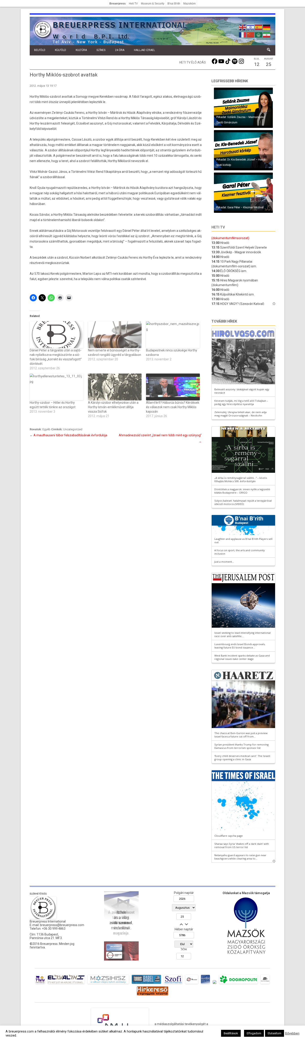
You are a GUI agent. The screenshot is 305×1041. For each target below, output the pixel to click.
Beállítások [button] (231, 1033)
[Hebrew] (251, 27)
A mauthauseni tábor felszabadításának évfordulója (68, 435)
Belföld (39, 50)
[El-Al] (66, 984)
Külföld (60, 50)
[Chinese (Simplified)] (251, 34)
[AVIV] (40, 984)
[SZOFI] (173, 984)
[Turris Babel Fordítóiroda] (146, 984)
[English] (243, 27)
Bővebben (292, 1033)
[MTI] (191, 984)
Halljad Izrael (144, 50)
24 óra (119, 50)
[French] (243, 34)
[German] (267, 27)
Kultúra (81, 50)
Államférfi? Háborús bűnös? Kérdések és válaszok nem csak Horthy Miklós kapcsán (172, 407)
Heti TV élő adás (192, 62)
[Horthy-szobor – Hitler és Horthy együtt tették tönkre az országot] (57, 387)
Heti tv (218, 227)
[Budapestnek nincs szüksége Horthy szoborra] (173, 334)
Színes (100, 50)
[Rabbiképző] (214, 984)
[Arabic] (259, 34)
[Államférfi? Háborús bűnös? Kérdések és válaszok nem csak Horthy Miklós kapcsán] (173, 387)
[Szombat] (205, 984)
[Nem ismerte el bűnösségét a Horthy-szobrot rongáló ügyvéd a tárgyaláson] (115, 334)
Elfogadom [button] (254, 1033)
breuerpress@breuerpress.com (62, 925)
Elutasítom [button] (274, 1033)
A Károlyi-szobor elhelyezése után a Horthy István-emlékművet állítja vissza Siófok (113, 407)
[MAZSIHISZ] (108, 984)
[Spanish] (259, 27)
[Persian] (267, 34)
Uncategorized (72, 429)
